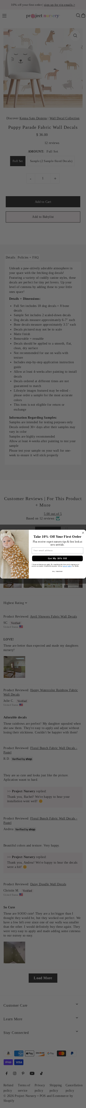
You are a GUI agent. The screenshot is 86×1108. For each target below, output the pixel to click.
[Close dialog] (83, 533)
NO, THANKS (57, 571)
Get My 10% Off (57, 558)
